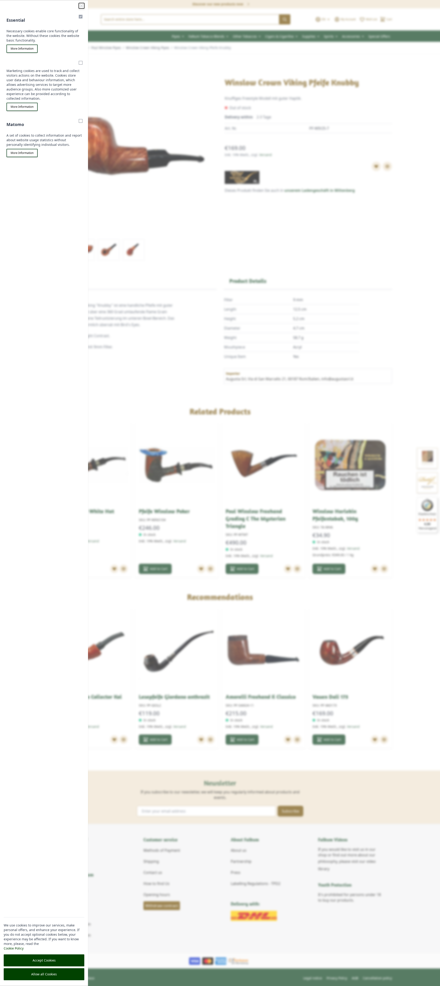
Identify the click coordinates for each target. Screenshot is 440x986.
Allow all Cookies (44, 974)
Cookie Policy (14, 948)
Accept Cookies (44, 960)
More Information (22, 49)
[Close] (81, 6)
